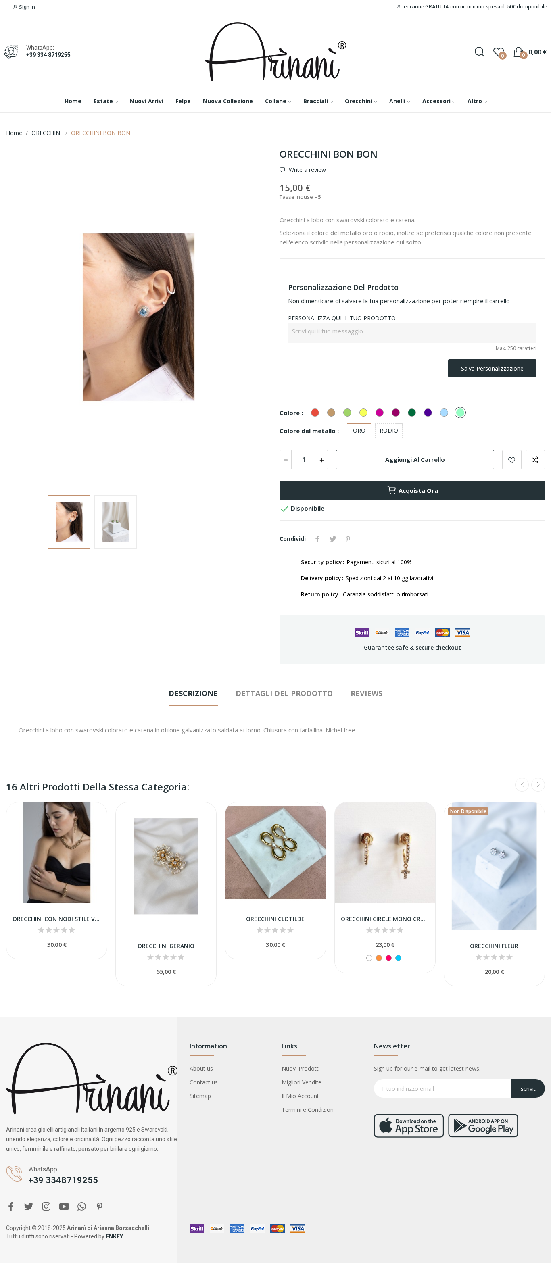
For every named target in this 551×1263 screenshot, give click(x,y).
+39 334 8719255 (48, 55)
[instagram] (46, 1207)
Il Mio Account (300, 1096)
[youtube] (64, 1207)
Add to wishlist (512, 459)
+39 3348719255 (63, 1180)
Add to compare (535, 459)
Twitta (332, 539)
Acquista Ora (418, 490)
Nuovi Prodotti (301, 1068)
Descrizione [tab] (193, 693)
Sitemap (200, 1096)
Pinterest (348, 539)
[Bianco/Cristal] (369, 958)
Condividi (317, 539)
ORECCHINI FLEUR (494, 946)
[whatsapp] (82, 1207)
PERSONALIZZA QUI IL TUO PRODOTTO (342, 318)
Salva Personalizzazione (492, 368)
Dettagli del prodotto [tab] (284, 693)
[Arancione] (379, 958)
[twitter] (28, 1207)
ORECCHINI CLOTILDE (275, 919)
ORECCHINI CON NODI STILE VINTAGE (57, 919)
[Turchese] (398, 958)
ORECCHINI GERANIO (166, 946)
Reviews (366, 693)
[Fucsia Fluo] (389, 958)
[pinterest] (99, 1207)
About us (201, 1068)
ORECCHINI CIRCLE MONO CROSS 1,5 (385, 919)
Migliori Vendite (301, 1082)
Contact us (204, 1082)
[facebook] (11, 1207)
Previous (25, 318)
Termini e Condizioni (308, 1109)
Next (252, 318)
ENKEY (114, 1236)
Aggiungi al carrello (415, 459)
